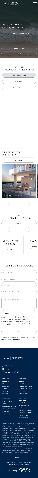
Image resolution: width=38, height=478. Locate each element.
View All (19, 223)
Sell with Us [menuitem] (23, 381)
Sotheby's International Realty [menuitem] (24, 405)
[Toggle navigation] (35, 3)
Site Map (27, 464)
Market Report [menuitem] (7, 401)
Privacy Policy (11, 325)
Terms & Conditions (25, 462)
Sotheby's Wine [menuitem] (24, 415)
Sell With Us (19, 48)
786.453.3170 (9, 366)
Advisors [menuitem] (5, 381)
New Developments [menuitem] (25, 386)
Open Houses (19, 88)
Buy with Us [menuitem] (23, 383)
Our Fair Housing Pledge (15, 464)
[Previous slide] (13, 203)
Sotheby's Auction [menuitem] (25, 410)
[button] (36, 33)
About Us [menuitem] (5, 386)
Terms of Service (13, 339)
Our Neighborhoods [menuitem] (9, 406)
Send (19, 331)
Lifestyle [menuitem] (5, 411)
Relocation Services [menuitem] (26, 388)
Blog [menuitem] (4, 404)
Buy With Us (19, 53)
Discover (19, 160)
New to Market (19, 81)
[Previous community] (13, 229)
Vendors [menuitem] (5, 394)
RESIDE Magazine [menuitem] (8, 414)
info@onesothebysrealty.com (15, 369)
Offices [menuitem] (5, 383)
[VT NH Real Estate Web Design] (24, 470)
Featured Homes (19, 75)
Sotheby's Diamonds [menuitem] (26, 413)
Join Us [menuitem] (4, 388)
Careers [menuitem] (5, 391)
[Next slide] (25, 203)
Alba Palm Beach (12, 195)
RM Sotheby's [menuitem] (23, 418)
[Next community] (25, 229)
